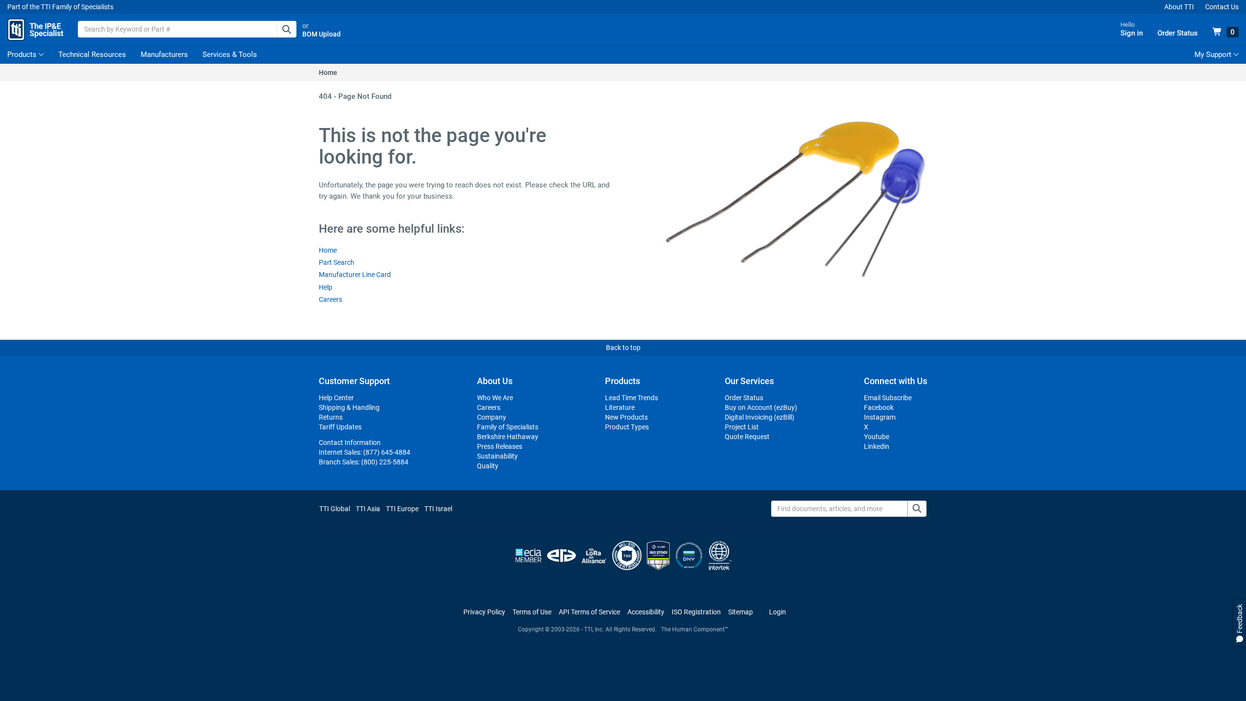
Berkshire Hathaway (507, 437)
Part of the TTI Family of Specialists (60, 7)
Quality (487, 466)
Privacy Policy (484, 612)
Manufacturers (164, 54)
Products (22, 54)
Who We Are (495, 398)
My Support (1213, 54)
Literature (620, 407)
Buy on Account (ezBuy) (761, 407)
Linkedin (876, 446)
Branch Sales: (363, 462)
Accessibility (645, 612)
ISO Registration (696, 612)
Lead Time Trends (631, 398)
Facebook (879, 407)
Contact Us (1222, 7)
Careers (330, 299)
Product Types (627, 427)
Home (328, 72)
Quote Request (747, 437)
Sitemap (740, 612)
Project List (742, 427)
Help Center (336, 398)
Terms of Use (532, 612)
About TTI (1179, 7)
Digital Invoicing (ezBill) (759, 417)
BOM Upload (321, 34)
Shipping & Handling (349, 407)
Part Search (336, 262)
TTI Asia (368, 509)
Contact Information (350, 442)
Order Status (744, 398)
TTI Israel (438, 509)
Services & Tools (229, 54)
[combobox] (187, 29)
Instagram (880, 417)
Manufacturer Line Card (355, 274)
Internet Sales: (364, 452)
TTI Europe (402, 509)
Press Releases (499, 446)
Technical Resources (92, 54)
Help (325, 287)
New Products (626, 417)
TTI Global (334, 509)
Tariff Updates (340, 427)
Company (491, 417)
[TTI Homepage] (35, 29)
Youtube (876, 437)
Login (777, 612)
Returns (331, 417)
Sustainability (497, 456)
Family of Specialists (507, 427)
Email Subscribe (888, 398)
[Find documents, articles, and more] (917, 508)
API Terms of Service (589, 612)
